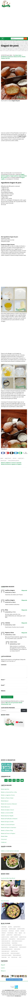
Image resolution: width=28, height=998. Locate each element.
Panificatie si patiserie (7, 56)
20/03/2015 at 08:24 (10, 602)
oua (24, 932)
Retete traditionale (17, 955)
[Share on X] (12, 453)
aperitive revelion (21, 928)
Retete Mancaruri (5, 807)
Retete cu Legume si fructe (8, 795)
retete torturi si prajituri (6, 955)
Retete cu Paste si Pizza (7, 830)
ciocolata (22, 930)
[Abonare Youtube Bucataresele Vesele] (14, 722)
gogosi (2, 458)
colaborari (4, 932)
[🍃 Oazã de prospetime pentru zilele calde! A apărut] (5, 976)
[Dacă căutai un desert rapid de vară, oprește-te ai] (18, 976)
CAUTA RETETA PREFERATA (8, 707)
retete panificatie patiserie (13, 460)
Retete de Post (17, 56)
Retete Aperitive (5, 789)
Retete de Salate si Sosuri (7, 810)
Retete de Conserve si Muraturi (9, 804)
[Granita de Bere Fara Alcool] (13, 888)
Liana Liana (18, 55)
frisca (16, 932)
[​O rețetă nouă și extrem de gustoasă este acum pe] (20, 976)
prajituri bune (9, 934)
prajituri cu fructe (14, 936)
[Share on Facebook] (3, 453)
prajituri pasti (4, 939)
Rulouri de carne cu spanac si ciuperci (11, 464)
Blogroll (3, 965)
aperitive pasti (4, 928)
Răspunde (24, 590)
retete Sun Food (14, 951)
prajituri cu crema (5, 936)
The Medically (18, 996)
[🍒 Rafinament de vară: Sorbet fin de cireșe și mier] (2, 976)
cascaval (17, 930)
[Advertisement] (14, 22)
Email (3, 685)
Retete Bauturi (4, 801)
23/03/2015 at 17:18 (10, 612)
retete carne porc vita (6, 941)
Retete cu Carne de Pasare (8, 824)
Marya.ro (3, 971)
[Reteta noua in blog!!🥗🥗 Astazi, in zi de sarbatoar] (8, 976)
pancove (14, 458)
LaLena (3, 968)
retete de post (3, 460)
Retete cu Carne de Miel (7, 813)
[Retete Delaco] (14, 768)
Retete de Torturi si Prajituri (8, 833)
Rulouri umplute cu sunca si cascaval (11, 462)
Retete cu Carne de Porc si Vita (9, 792)
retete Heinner (4, 947)
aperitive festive (17, 926)
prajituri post (21, 458)
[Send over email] (20, 453)
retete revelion (17, 949)
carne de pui (11, 930)
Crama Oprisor (10, 932)
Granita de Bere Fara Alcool (8, 878)
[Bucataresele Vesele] (6, 4)
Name (3, 679)
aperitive (10, 926)
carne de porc (4, 930)
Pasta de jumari (5, 901)
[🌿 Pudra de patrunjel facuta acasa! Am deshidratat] (13, 976)
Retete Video (4, 836)
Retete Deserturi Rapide (7, 815)
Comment (3, 664)
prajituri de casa (22, 936)
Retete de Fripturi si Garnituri (8, 827)
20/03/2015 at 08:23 (10, 592)
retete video (4, 957)
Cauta (23, 710)
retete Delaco (14, 943)
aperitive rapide (12, 928)
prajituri (3, 934)
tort (9, 957)
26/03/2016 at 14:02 (10, 634)
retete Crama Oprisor (6, 943)
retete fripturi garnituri (17, 945)
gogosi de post (8, 458)
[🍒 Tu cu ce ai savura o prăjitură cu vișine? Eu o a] (15, 976)
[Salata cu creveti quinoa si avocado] (13, 861)
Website (3, 691)
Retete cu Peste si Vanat (7, 798)
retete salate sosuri (5, 951)
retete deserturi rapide (6, 945)
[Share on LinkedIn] (16, 453)
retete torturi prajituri (15, 953)
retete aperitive (12, 939)
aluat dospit (4, 926)
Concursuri (4, 839)
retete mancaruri (22, 947)
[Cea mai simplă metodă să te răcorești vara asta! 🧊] (10, 976)
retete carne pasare (21, 939)
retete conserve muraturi (17, 941)
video (20, 957)
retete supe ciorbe (5, 953)
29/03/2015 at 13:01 (10, 625)
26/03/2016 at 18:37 (15, 644)
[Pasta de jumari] (13, 911)
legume (20, 932)
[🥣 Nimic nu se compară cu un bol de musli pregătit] (23, 976)
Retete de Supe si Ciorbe (7, 821)
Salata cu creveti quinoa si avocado (10, 851)
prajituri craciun (17, 934)
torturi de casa (14, 957)
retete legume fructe (13, 947)
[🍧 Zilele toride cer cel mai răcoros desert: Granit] (25, 976)
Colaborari (3, 842)
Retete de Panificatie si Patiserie (9, 818)
